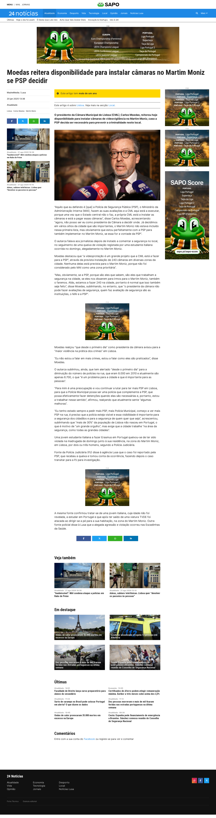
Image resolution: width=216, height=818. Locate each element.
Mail (18, 5)
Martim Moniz (31, 111)
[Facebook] (200, 780)
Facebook (89, 738)
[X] (206, 780)
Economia (112, 688)
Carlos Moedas (19, 111)
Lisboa (9, 111)
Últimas (60, 682)
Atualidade (12, 105)
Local (112, 105)
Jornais (26, 5)
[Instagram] (194, 780)
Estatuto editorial (30, 801)
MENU (10, 5)
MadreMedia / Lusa (16, 92)
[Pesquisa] (196, 13)
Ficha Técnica (13, 801)
